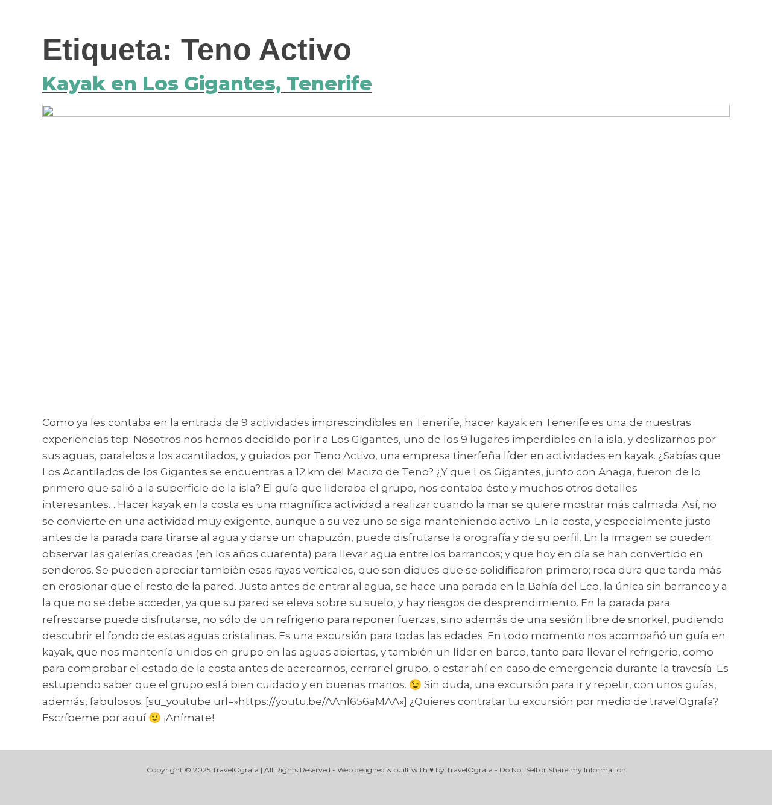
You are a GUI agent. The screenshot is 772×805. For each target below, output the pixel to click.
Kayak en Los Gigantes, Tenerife (207, 83)
